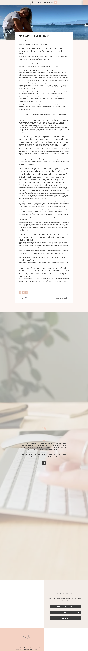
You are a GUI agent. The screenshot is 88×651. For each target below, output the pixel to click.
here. (46, 44)
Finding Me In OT (58, 179)
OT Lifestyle (44, 2)
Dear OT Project (50, 2)
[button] (20, 292)
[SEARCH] (55, 2)
